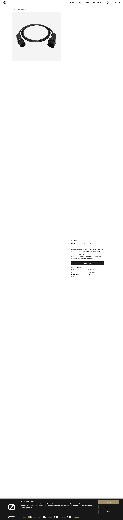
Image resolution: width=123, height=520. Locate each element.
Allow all (108, 502)
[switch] (44, 517)
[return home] (4, 2)
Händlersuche (87, 263)
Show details (77, 517)
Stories (80, 2)
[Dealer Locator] (108, 2)
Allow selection (109, 507)
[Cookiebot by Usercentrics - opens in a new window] (11, 517)
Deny (108, 511)
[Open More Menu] (119, 2)
